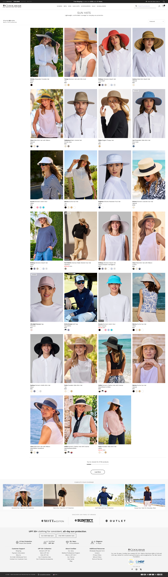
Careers (97, 553)
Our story (71, 551)
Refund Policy (97, 557)
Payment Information (18, 553)
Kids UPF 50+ (45, 555)
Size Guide (71, 559)
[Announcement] (88, 1)
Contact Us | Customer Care (18, 559)
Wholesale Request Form (97, 551)
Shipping (18, 551)
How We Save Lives (153, 1)
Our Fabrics (70, 557)
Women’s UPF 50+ (44, 551)
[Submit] (136, 6)
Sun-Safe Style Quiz (47, 535)
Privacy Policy (97, 555)
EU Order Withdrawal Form (18, 557)
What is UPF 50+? (70, 555)
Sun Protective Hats (45, 557)
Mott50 (29, 1)
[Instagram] (136, 569)
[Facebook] (132, 569)
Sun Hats (84, 12)
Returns (18, 555)
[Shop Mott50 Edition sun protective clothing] (52, 521)
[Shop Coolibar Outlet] (115, 521)
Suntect (23, 1)
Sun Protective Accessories (44, 559)
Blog (71, 561)
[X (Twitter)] (140, 569)
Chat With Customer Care (66, 535)
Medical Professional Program (71, 553)
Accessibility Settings (44, 574)
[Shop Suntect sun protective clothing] (84, 521)
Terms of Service (97, 559)
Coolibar (17, 1)
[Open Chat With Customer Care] (163, 1)
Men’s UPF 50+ (44, 553)
